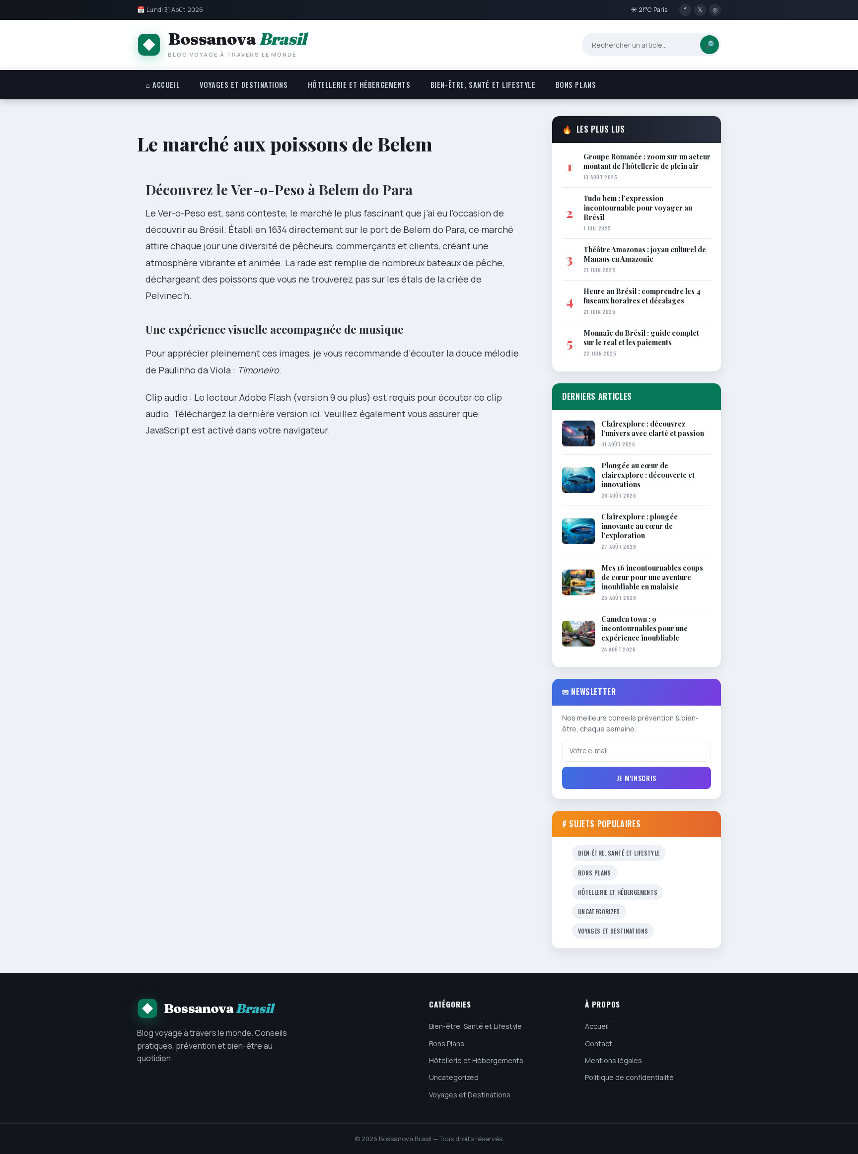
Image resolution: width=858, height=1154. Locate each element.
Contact (598, 1043)
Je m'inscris (636, 778)
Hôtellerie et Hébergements (359, 84)
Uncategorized (599, 911)
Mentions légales (613, 1060)
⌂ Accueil (162, 84)
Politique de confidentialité (629, 1077)
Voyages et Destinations (243, 84)
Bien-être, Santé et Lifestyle (483, 84)
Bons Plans (576, 84)
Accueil (597, 1026)
